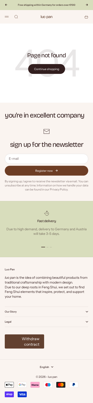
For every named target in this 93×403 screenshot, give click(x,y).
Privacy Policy (58, 189)
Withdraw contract (30, 341)
